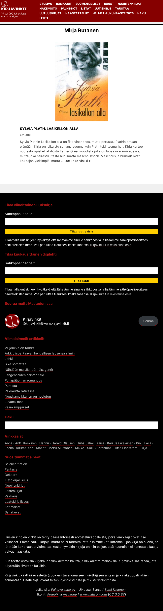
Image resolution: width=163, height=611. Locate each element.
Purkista (11, 386)
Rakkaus (11, 496)
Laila (147, 443)
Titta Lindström (125, 448)
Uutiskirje (103, 8)
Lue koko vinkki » (77, 161)
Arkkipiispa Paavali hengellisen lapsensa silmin (40, 353)
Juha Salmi (85, 443)
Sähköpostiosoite (20, 214)
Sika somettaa (15, 364)
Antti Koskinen (26, 443)
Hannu (44, 443)
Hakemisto (48, 8)
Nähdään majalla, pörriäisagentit (29, 370)
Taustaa (122, 8)
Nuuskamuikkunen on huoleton (28, 396)
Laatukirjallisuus (17, 502)
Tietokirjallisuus (16, 480)
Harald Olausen (63, 443)
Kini (139, 443)
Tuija (143, 448)
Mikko (79, 448)
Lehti (44, 18)
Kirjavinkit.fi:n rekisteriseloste (110, 245)
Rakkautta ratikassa (19, 391)
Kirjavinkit (14, 9)
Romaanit (64, 3)
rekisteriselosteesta (101, 580)
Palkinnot (69, 8)
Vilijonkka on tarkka (20, 348)
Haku (141, 13)
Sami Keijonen (115, 590)
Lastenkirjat (13, 491)
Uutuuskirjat (50, 13)
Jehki (9, 359)
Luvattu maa (14, 402)
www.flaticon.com (93, 594)
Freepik (52, 594)
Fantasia (11, 469)
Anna (8, 443)
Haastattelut (77, 13)
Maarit (41, 448)
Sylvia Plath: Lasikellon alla (49, 129)
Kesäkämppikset (17, 407)
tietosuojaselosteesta (66, 580)
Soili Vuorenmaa (99, 448)
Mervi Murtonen (60, 448)
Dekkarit (11, 475)
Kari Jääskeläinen (120, 443)
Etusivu (46, 3)
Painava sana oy (63, 590)
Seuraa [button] (148, 321)
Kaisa (100, 443)
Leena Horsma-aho (19, 448)
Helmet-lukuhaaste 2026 (113, 13)
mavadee (70, 594)
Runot (109, 3)
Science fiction (16, 464)
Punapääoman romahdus (23, 380)
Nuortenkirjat (130, 3)
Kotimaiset (12, 507)
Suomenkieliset (88, 3)
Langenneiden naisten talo (24, 375)
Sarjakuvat (13, 512)
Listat (86, 8)
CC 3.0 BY (117, 594)
